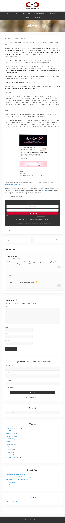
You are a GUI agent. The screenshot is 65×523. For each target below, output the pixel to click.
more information (40, 216)
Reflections (9, 444)
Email (6, 334)
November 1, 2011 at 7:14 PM (15, 278)
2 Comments (23, 38)
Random (11, 230)
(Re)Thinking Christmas (12, 428)
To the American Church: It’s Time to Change (18, 477)
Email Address (9, 365)
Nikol (10, 276)
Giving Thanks (10, 433)
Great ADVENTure (11, 436)
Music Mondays (10, 439)
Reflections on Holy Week (13, 447)
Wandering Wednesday (12, 457)
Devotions (9, 431)
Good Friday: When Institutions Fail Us (17, 479)
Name (6, 327)
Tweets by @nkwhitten (11, 501)
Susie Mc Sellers (12, 256)
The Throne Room (11, 455)
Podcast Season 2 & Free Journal (15, 474)
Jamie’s (48, 191)
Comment (8, 306)
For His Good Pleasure (12, 485)
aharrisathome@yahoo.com (13, 185)
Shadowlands (10, 449)
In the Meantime (11, 482)
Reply (59, 267)
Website (7, 341)
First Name (8, 373)
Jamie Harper (18, 98)
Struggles (9, 452)
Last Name (8, 380)
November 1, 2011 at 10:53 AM (14, 258)
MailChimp (36, 397)
